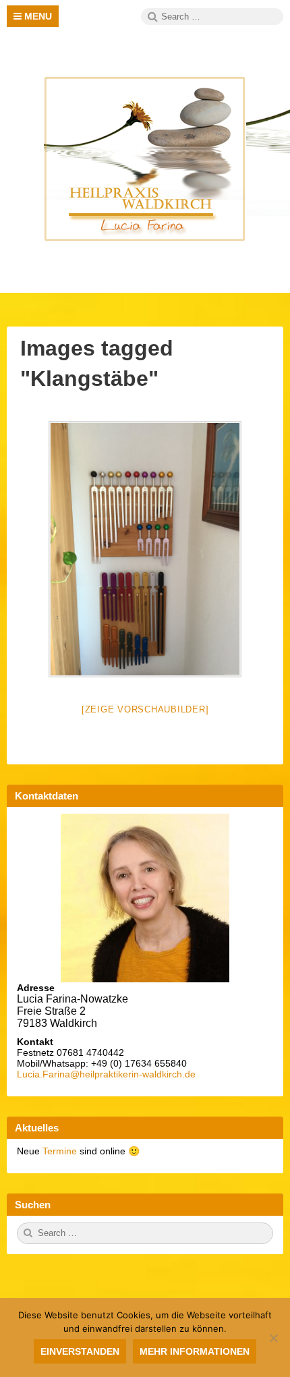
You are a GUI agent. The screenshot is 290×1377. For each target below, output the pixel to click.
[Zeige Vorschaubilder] (145, 709)
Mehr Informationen (195, 1351)
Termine (61, 1151)
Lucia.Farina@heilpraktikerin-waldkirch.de (106, 1074)
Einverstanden (79, 1351)
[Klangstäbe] (145, 549)
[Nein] (273, 1338)
